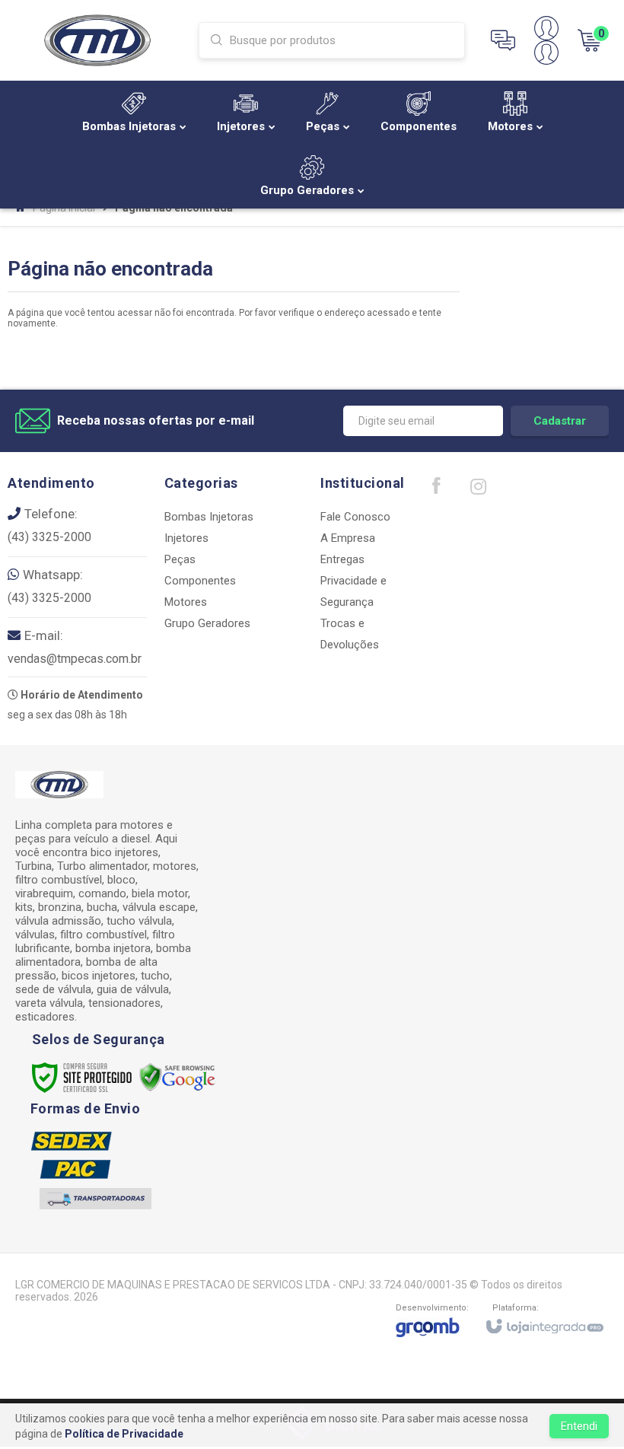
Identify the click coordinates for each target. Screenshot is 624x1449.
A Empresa (347, 538)
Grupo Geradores (207, 623)
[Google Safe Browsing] (177, 1077)
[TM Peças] (97, 39)
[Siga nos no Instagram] (477, 490)
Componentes (200, 581)
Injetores (186, 538)
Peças (180, 559)
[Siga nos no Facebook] (436, 489)
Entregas (342, 559)
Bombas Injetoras (208, 517)
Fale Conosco (355, 517)
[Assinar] (560, 421)
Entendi (579, 1426)
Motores (185, 602)
